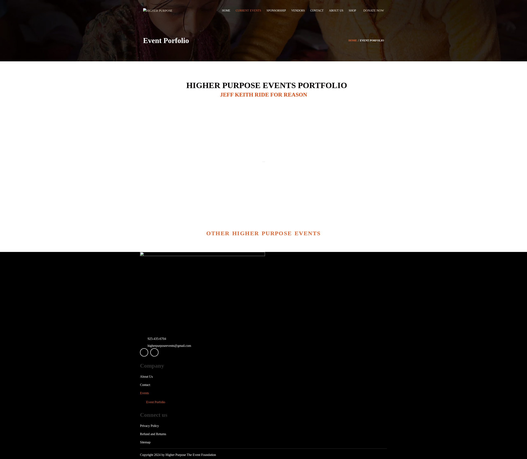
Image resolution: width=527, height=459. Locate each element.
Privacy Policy (149, 426)
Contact (145, 385)
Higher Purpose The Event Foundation (191, 455)
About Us (146, 376)
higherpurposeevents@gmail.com (169, 345)
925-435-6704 (157, 338)
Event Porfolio (155, 402)
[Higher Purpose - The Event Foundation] (157, 10)
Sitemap (145, 442)
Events (144, 393)
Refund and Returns (153, 434)
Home (353, 40)
